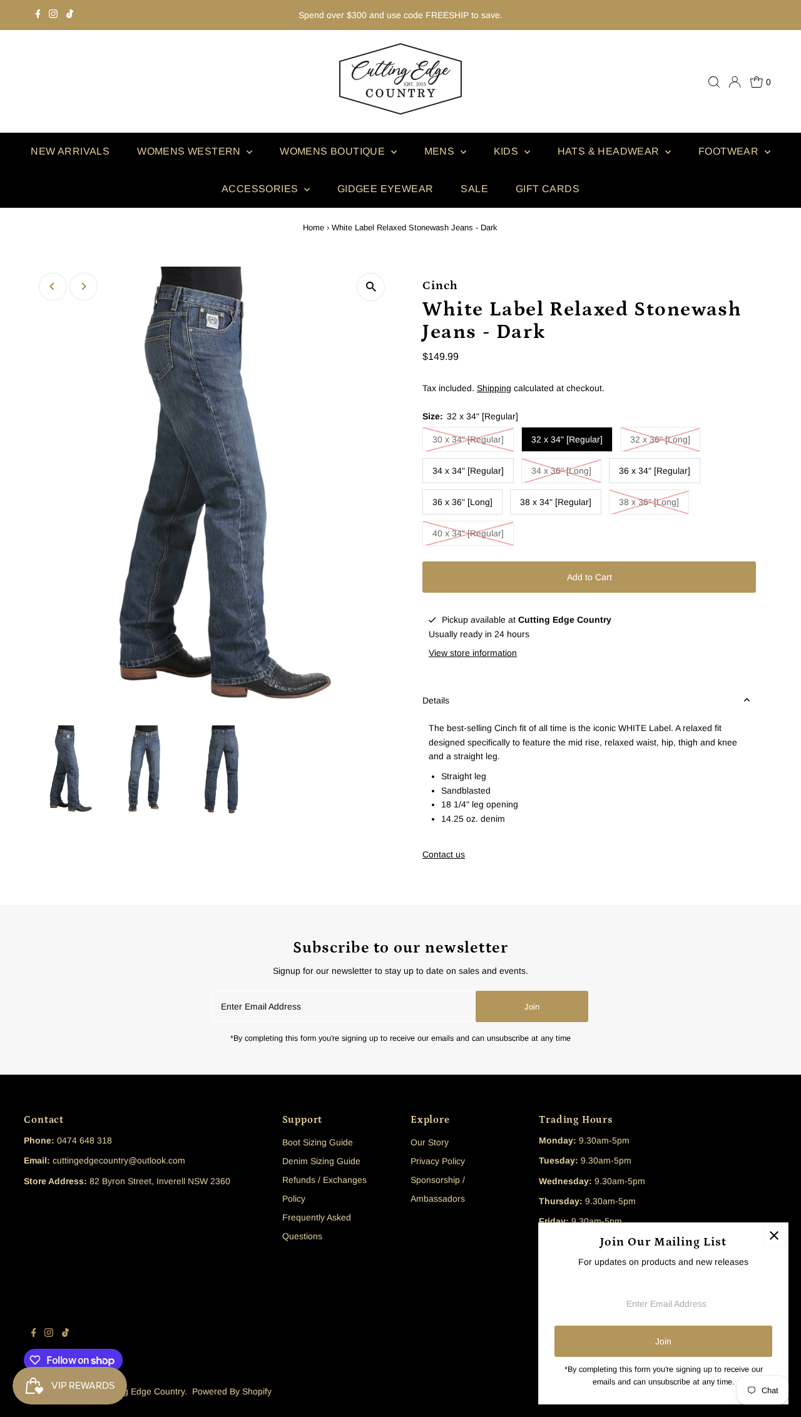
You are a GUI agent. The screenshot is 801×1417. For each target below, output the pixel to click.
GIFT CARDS (547, 188)
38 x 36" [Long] (649, 502)
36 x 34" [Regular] (654, 471)
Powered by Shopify (232, 1391)
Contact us (443, 854)
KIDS (507, 151)
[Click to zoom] (371, 287)
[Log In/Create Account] (734, 82)
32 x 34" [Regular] (567, 439)
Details (435, 700)
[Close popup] (774, 1237)
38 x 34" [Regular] (555, 502)
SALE (474, 188)
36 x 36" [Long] (462, 502)
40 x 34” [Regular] (468, 533)
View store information (473, 653)
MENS (440, 151)
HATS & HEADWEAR (610, 151)
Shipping (494, 388)
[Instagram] (53, 15)
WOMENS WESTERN (190, 151)
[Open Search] (714, 82)
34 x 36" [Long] (561, 471)
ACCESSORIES (261, 188)
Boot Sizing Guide (317, 1142)
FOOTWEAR (730, 151)
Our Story (430, 1142)
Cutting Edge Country (142, 1391)
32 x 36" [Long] (660, 439)
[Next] (83, 286)
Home (313, 227)
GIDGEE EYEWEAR (385, 188)
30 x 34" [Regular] (468, 439)
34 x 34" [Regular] (468, 471)
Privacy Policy (438, 1161)
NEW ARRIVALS (70, 151)
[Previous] (53, 286)
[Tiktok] (69, 15)
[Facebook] (38, 15)
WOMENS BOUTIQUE (333, 151)
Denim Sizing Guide (321, 1161)
